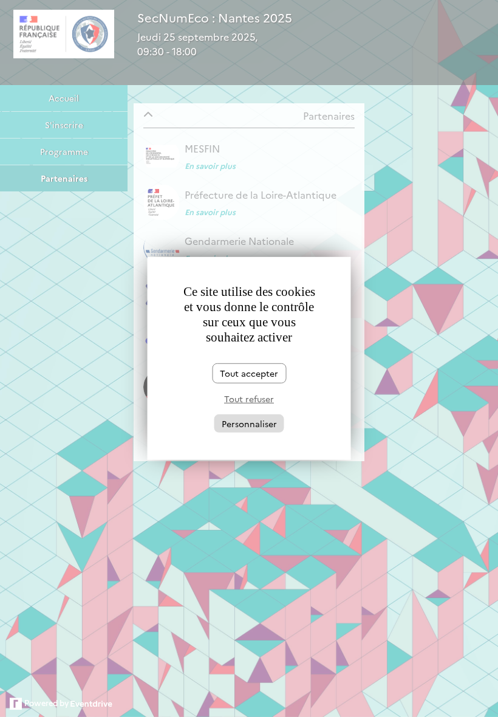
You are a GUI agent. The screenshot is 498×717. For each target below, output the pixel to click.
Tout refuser (249, 399)
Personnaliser (249, 423)
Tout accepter (249, 373)
